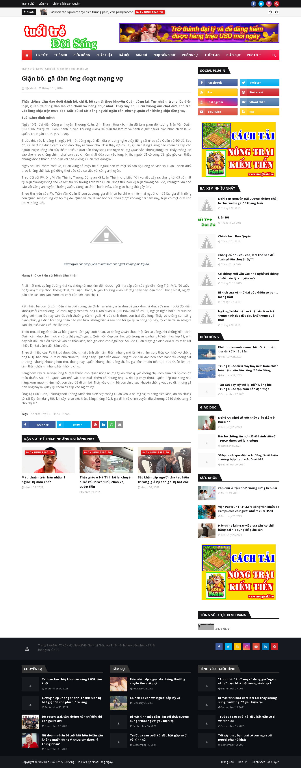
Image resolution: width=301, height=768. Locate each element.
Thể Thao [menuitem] (212, 55)
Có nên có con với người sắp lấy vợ (155, 698)
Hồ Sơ (56, 414)
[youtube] (218, 111)
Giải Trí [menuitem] (141, 55)
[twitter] (261, 4)
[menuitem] (27, 55)
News (39, 69)
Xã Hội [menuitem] (124, 55)
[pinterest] (276, 4)
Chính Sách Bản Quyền (66, 4)
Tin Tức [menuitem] (41, 55)
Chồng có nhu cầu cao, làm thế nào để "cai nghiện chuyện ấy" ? (246, 257)
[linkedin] (265, 646)
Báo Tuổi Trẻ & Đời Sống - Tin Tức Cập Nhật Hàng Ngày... (79, 762)
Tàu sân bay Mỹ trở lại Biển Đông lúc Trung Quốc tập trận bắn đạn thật (244, 387)
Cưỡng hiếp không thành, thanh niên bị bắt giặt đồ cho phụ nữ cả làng (71, 700)
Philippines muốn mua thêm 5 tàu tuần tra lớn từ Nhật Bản (246, 349)
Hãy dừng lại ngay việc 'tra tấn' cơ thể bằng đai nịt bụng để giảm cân (246, 527)
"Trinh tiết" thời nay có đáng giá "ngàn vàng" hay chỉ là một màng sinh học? (247, 681)
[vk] (259, 102)
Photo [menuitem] (252, 55)
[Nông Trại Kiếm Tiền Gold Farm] (199, 42)
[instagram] (269, 4)
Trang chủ (28, 69)
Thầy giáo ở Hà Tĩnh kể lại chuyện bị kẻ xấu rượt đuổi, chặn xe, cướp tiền (106, 482)
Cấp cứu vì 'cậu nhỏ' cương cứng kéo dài (247, 488)
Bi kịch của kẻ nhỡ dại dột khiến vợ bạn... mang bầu (248, 294)
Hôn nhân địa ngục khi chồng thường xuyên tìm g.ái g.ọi (157, 681)
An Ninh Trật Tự (40, 414)
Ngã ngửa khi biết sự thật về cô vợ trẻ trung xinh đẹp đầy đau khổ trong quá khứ (246, 315)
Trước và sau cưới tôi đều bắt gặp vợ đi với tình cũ (158, 737)
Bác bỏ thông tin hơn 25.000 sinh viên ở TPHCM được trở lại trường (246, 438)
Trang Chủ (28, 4)
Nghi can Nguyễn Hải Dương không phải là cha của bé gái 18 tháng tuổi (247, 201)
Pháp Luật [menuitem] (105, 55)
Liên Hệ (43, 4)
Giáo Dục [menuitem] (233, 55)
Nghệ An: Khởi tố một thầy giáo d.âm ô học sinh (246, 420)
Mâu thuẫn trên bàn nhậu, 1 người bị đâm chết (43, 479)
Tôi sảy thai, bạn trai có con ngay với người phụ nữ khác (245, 737)
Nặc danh (31, 88)
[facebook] (253, 4)
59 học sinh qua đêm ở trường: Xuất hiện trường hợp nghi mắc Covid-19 (248, 457)
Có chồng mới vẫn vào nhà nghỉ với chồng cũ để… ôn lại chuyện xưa (248, 276)
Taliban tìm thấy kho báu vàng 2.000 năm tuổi (72, 681)
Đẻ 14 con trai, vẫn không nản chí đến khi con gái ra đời (72, 719)
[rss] (218, 92)
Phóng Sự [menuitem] (190, 55)
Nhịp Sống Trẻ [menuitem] (165, 55)
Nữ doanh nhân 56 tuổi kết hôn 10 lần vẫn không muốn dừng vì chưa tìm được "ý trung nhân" (72, 739)
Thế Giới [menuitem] (60, 55)
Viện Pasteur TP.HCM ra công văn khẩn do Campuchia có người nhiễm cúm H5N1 (248, 509)
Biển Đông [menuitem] (82, 55)
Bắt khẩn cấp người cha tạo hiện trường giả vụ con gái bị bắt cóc (91, 12)
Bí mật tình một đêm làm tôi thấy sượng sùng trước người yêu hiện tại (159, 719)
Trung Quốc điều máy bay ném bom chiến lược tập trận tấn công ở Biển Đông (248, 368)
